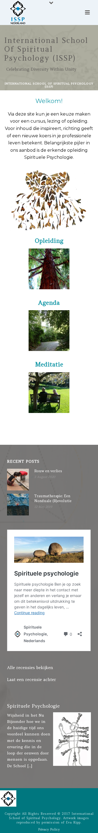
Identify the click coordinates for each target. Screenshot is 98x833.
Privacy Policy (49, 829)
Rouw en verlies (48, 471)
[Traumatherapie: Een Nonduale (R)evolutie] (18, 504)
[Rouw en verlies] (18, 479)
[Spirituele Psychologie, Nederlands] (8, 797)
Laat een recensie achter (31, 679)
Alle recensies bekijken (30, 667)
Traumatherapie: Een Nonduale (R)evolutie (53, 498)
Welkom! (49, 128)
